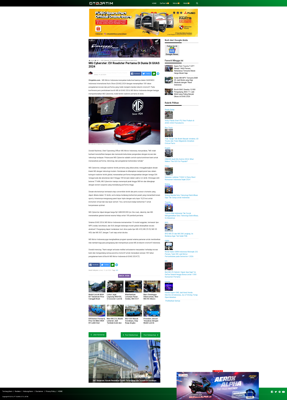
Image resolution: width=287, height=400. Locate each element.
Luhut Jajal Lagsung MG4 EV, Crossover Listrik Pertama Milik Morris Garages (114, 298)
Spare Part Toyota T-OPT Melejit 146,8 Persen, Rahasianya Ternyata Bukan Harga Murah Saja (184, 69)
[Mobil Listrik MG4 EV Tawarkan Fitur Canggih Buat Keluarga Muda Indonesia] (97, 286)
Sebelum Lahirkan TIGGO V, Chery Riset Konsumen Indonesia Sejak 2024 (180, 178)
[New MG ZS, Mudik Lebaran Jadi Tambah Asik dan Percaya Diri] (115, 310)
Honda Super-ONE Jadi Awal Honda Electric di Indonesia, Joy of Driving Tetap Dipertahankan (181, 294)
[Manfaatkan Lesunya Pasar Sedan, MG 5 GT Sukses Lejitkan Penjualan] (133, 286)
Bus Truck (169, 128)
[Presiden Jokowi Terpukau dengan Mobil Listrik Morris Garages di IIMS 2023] (152, 310)
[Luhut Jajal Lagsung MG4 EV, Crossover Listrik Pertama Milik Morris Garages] (115, 286)
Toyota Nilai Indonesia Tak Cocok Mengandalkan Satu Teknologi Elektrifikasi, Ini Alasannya (181, 215)
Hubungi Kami (28, 391)
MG (117, 270)
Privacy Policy (51, 391)
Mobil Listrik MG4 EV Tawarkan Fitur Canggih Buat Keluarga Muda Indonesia (96, 298)
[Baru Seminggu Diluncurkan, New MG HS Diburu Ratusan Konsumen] (152, 286)
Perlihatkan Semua (172, 301)
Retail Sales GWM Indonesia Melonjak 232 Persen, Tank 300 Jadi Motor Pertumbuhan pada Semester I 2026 (181, 254)
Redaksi (18, 391)
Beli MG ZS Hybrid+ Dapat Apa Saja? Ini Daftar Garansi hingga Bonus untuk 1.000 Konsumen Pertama (180, 274)
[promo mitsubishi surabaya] (143, 23)
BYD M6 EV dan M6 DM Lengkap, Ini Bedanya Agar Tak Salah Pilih (179, 235)
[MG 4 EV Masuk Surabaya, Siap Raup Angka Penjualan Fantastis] (133, 310)
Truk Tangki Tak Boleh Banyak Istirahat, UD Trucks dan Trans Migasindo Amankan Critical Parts (181, 141)
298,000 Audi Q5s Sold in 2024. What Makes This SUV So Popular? (179, 160)
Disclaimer (39, 391)
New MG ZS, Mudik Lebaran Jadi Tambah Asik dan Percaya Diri (115, 322)
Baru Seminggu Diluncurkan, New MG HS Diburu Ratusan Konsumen (152, 297)
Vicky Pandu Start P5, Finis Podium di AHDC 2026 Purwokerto (179, 122)
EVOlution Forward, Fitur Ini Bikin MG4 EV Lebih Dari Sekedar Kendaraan (97, 322)
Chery (167, 166)
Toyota (168, 202)
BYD (166, 223)
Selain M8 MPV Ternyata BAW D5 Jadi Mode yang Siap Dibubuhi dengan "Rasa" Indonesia (186, 81)
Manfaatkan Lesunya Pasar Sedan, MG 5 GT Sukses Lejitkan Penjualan (132, 298)
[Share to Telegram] (158, 74)
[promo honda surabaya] (124, 48)
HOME (154, 3)
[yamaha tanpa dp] (218, 386)
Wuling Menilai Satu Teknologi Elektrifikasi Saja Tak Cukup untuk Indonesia (181, 196)
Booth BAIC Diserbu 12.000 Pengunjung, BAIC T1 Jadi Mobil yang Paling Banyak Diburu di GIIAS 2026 (184, 93)
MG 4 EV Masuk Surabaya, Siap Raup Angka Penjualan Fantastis (131, 323)
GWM (167, 241)
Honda (167, 281)
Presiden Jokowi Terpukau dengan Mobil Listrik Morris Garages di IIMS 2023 (151, 323)
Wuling (167, 184)
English (167, 148)
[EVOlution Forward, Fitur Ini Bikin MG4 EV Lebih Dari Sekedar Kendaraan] (97, 310)
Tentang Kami (7, 391)
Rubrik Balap (169, 110)
